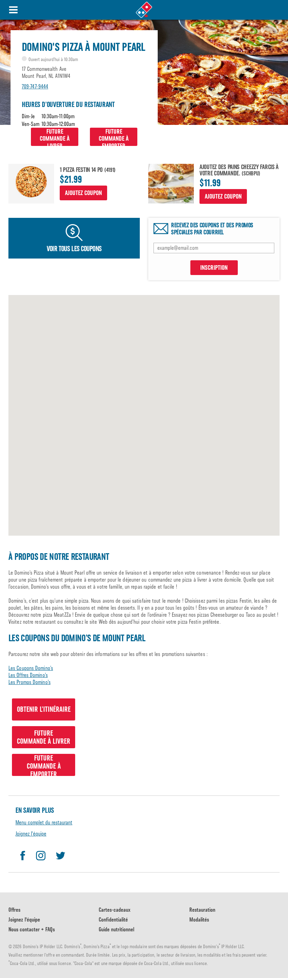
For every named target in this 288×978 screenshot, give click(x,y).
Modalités (199, 919)
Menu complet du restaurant (43, 822)
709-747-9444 (35, 86)
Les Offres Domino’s (28, 675)
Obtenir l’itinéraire (44, 709)
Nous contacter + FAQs (31, 929)
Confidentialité (113, 919)
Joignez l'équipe (30, 833)
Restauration (202, 909)
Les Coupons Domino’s (30, 668)
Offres (14, 909)
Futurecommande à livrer (55, 137)
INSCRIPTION (214, 268)
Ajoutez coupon (83, 193)
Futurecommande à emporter (114, 137)
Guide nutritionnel (116, 929)
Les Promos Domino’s (29, 682)
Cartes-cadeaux (114, 909)
